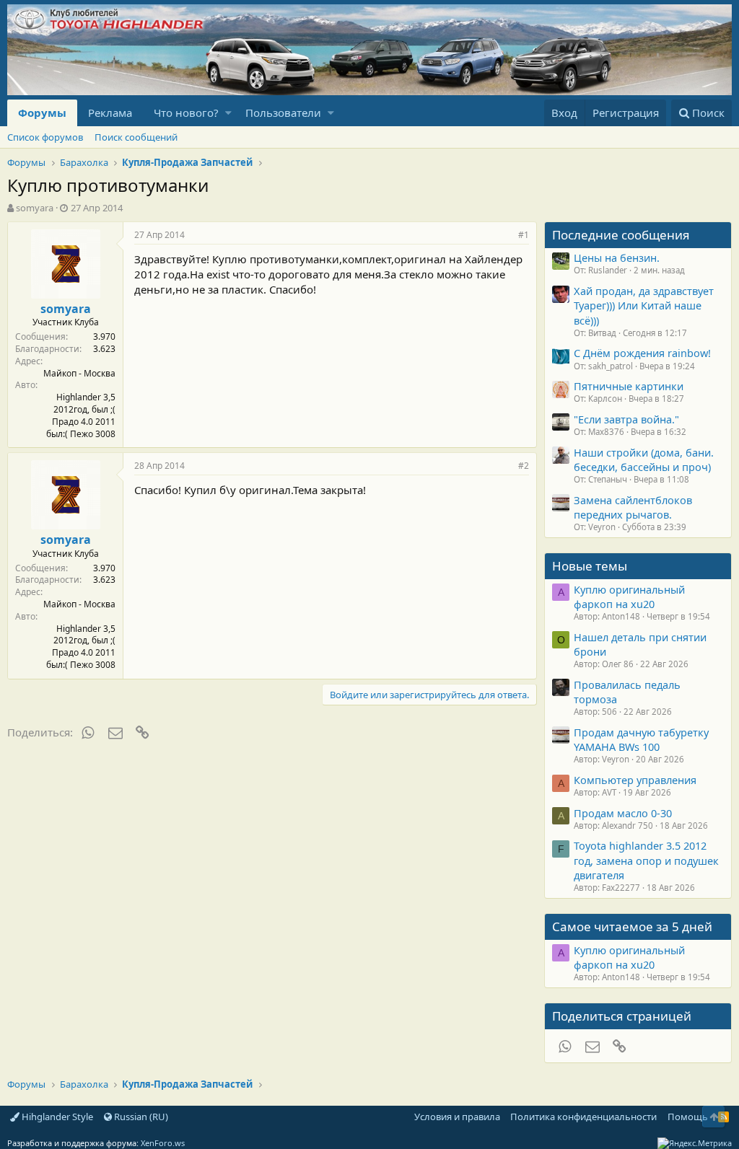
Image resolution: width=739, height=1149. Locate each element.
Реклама (110, 112)
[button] (228, 113)
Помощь (688, 1116)
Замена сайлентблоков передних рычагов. (633, 507)
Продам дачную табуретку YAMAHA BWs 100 (641, 739)
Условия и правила (457, 1116)
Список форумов (45, 137)
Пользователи (283, 112)
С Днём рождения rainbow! (642, 352)
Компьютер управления (635, 779)
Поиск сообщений (136, 137)
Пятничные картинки (628, 386)
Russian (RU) (140, 1116)
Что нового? (186, 112)
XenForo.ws (163, 1142)
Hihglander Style (56, 1116)
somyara (34, 207)
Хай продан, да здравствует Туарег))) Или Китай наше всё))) (644, 305)
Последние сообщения (621, 234)
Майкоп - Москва (79, 373)
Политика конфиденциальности (583, 1116)
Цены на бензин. (617, 257)
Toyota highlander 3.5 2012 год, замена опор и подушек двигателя (646, 860)
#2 (523, 465)
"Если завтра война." (626, 419)
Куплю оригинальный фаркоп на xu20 (629, 596)
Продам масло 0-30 (623, 813)
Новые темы (589, 566)
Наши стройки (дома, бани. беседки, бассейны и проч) (644, 459)
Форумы (42, 112)
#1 (523, 235)
